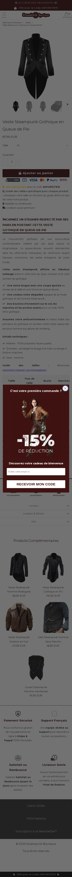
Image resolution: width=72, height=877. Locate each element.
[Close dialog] (65, 388)
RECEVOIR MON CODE (36, 484)
